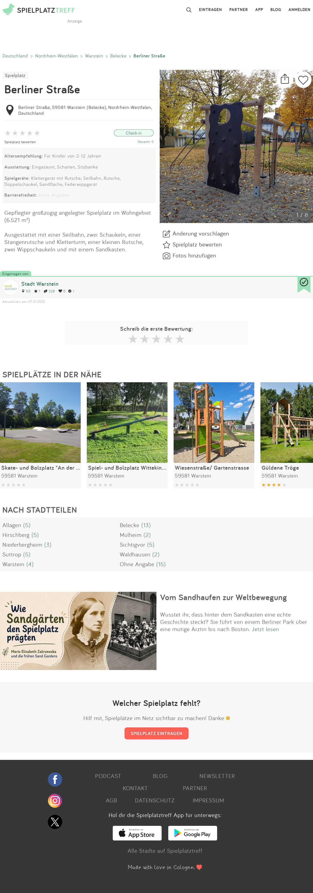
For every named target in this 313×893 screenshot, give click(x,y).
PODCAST (108, 775)
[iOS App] (137, 838)
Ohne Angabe (137, 564)
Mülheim (131, 534)
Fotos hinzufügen (194, 255)
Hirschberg (16, 534)
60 (28, 291)
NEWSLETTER (217, 775)
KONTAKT (135, 788)
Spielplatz (15, 75)
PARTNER (238, 9)
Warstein (94, 56)
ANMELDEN (300, 9)
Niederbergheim (22, 544)
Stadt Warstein (40, 283)
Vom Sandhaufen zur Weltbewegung (223, 597)
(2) (147, 534)
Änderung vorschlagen (201, 233)
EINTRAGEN (210, 9)
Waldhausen (135, 554)
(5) (27, 525)
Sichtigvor (132, 544)
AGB (111, 800)
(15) (161, 564)
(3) (48, 544)
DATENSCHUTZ (155, 800)
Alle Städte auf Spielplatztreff (165, 850)
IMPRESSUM (208, 800)
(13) (146, 525)
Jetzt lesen (265, 629)
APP (259, 9)
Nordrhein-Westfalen (56, 56)
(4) (30, 564)
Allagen (11, 525)
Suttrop (11, 554)
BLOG (275, 9)
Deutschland (15, 56)
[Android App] (193, 838)
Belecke (118, 56)
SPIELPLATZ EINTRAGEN (156, 733)
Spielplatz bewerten (20, 141)
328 (52, 291)
